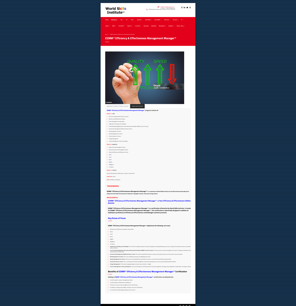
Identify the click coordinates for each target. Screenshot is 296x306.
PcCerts (175, 19)
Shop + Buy (180, 26)
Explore (171, 26)
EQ (121, 19)
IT (181, 19)
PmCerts (166, 19)
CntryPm (121, 26)
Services (146, 26)
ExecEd (139, 19)
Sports (129, 26)
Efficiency (114, 19)
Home (107, 19)
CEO (132, 19)
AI (126, 19)
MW (113, 26)
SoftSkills (148, 19)
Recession (162, 26)
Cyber (107, 26)
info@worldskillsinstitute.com (167, 7)
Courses (137, 26)
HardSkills (157, 19)
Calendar (153, 26)
